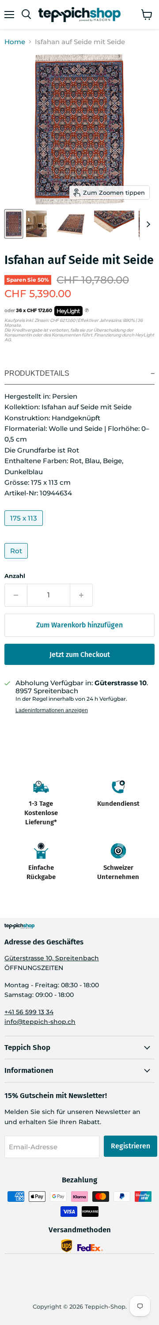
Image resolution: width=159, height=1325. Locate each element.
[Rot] (17, 560)
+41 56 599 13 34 (28, 1012)
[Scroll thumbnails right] (147, 224)
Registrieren (130, 1146)
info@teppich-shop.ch (40, 1022)
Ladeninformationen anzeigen (51, 710)
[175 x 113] (24, 528)
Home (14, 41)
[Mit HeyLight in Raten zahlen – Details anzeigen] (87, 310)
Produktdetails (36, 373)
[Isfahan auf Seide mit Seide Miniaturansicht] (14, 224)
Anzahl (14, 576)
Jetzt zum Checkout (79, 654)
